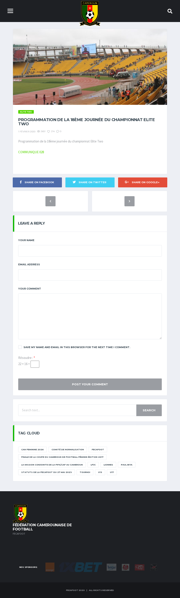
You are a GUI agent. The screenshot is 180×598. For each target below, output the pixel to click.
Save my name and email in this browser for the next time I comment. (76, 347)
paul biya (126, 464)
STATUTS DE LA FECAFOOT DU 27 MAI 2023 (46, 472)
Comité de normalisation (68, 449)
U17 (112, 472)
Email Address (29, 264)
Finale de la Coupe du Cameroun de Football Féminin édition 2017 (62, 457)
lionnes (108, 464)
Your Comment (29, 288)
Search (149, 410)
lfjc (93, 464)
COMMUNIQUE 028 (31, 152)
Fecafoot (98, 449)
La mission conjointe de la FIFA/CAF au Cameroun (52, 464)
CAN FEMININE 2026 (32, 449)
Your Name (26, 240)
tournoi (85, 472)
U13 (100, 472)
